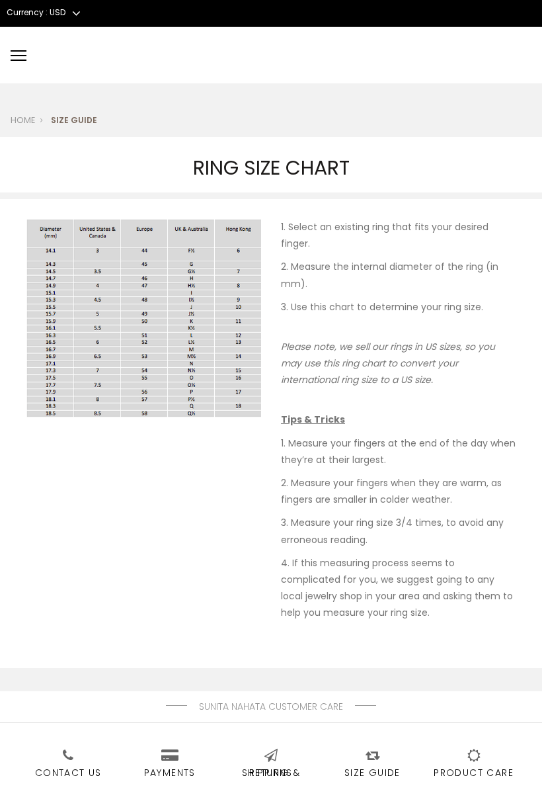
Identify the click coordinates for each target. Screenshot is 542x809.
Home (23, 120)
